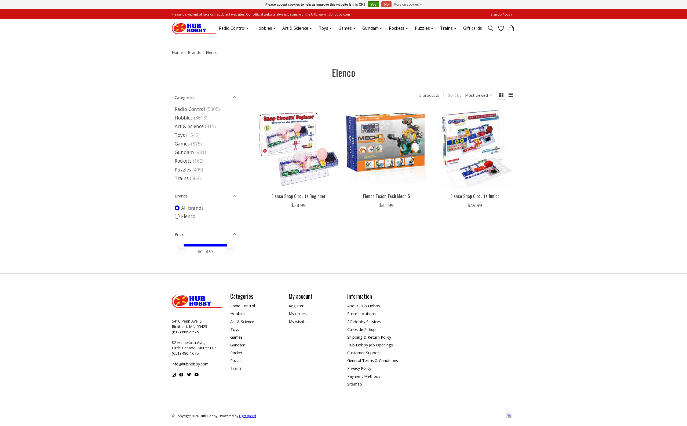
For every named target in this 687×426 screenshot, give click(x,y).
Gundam (184, 152)
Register (296, 305)
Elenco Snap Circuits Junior (475, 195)
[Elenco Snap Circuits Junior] (474, 148)
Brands (194, 52)
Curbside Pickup (361, 329)
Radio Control (190, 109)
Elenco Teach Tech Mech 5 (386, 195)
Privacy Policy (359, 368)
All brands (192, 208)
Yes (373, 4)
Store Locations (361, 313)
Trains (182, 178)
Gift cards (472, 28)
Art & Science (189, 126)
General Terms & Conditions (372, 360)
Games (182, 143)
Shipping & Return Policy (369, 337)
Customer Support (364, 352)
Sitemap (354, 384)
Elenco (188, 216)
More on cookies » (408, 4)
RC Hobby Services (364, 321)
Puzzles (183, 169)
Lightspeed (247, 416)
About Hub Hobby (363, 305)
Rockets (183, 161)
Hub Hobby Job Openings (370, 344)
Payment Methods (363, 376)
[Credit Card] (509, 416)
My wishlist (298, 321)
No (386, 4)
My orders (298, 313)
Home (177, 52)
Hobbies (184, 117)
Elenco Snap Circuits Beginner (299, 195)
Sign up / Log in (502, 14)
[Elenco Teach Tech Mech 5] (386, 148)
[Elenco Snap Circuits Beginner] (298, 148)
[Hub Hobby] (194, 28)
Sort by (454, 95)
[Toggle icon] (491, 28)
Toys (180, 135)
